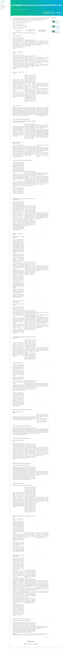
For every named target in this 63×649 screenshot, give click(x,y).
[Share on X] (28, 644)
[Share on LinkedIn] (30, 644)
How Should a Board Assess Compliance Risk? (58, 26)
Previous (15, 637)
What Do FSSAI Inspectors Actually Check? (58, 31)
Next (46, 637)
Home (1, 4)
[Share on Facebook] (25, 644)
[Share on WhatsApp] (33, 644)
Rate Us (53, 12)
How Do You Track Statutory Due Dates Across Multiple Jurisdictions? (58, 21)
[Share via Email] (36, 644)
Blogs (13, 3)
